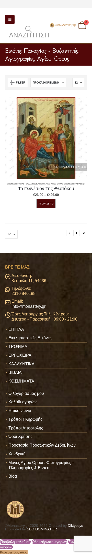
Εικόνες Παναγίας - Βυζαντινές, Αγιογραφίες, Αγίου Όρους (35, 184)
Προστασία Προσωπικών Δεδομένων (42, 445)
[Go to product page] (46, 138)
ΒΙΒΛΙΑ (15, 372)
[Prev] (69, 233)
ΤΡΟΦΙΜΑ (17, 346)
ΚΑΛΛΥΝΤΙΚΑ (21, 364)
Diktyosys (75, 525)
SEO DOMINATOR (42, 529)
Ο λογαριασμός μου (26, 393)
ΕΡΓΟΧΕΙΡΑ (19, 355)
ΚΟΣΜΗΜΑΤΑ (21, 381)
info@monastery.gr (28, 306)
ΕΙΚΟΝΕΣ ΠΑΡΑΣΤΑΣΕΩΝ (74, 184)
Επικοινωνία (19, 410)
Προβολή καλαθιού (15, 542)
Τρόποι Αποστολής (25, 428)
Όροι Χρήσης (20, 436)
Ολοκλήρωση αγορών (49, 542)
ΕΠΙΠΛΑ (16, 329)
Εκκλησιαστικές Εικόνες (30, 338)
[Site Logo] (63, 25)
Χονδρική (17, 454)
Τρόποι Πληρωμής (25, 419)
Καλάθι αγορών (22, 402)
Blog (12, 476)
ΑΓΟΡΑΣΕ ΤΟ (46, 203)
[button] (10, 19)
